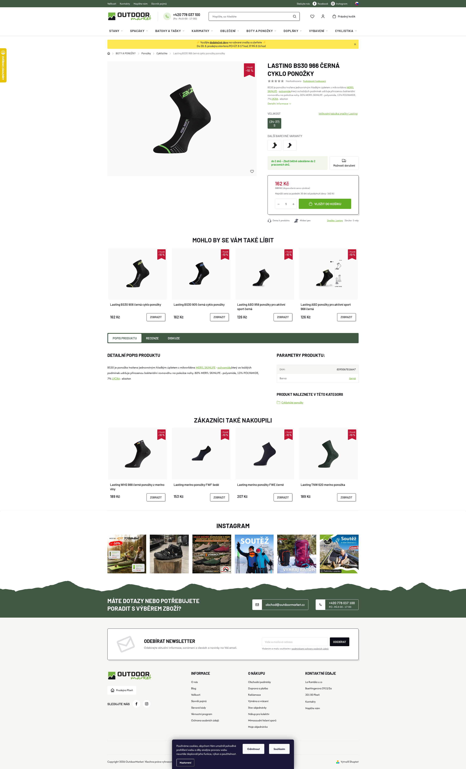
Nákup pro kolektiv (258, 714)
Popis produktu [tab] (125, 338)
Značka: (335, 220)
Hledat (295, 16)
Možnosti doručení (344, 165)
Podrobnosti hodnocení (314, 81)
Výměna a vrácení (258, 701)
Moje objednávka (258, 727)
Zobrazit (156, 317)
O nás (194, 682)
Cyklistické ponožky (292, 402)
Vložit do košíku (327, 204)
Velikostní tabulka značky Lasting (338, 113)
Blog (193, 688)
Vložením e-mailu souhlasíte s (295, 648)
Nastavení (185, 762)
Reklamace (254, 695)
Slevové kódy (198, 707)
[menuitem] (116, 30)
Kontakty (125, 3)
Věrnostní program (201, 714)
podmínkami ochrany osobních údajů (310, 648)
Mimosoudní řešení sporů (262, 720)
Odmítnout (253, 749)
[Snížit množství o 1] (278, 204)
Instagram (341, 3)
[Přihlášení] (323, 16)
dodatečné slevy (219, 42)
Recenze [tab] (152, 338)
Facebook (323, 3)
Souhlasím (279, 749)
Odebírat (339, 641)
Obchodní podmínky (259, 682)
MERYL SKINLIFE (205, 367)
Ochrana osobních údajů (205, 720)
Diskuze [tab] (174, 338)
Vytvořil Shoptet (350, 762)
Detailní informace (278, 103)
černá (352, 378)
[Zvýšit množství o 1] (293, 204)
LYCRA (275, 99)
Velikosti (111, 3)
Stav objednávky (257, 707)
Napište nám (141, 3)
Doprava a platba (258, 688)
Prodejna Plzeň (124, 690)
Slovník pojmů (159, 3)
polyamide (285, 91)
